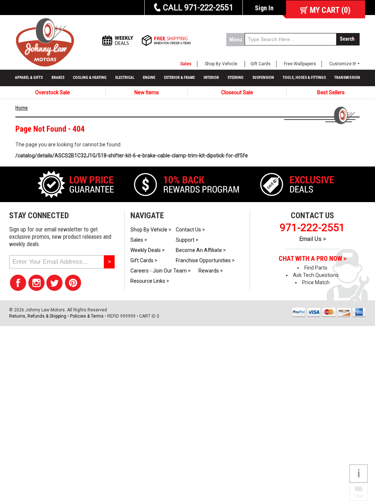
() (330, 10)
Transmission (347, 77)
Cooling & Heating (90, 77)
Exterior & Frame (179, 77)
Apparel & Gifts (29, 77)
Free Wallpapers (300, 63)
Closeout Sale (237, 92)
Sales (186, 63)
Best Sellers (331, 92)
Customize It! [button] (342, 63)
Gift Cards (260, 63)
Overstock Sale (52, 92)
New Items (146, 92)
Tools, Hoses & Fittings (304, 77)
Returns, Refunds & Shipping (37, 316)
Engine (149, 77)
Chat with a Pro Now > (312, 258)
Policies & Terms (87, 316)
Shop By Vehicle (221, 63)
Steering (235, 77)
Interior (211, 77)
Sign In (264, 8)
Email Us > (312, 238)
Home (21, 108)
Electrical (124, 77)
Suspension (263, 77)
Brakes (58, 77)
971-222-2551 (312, 228)
